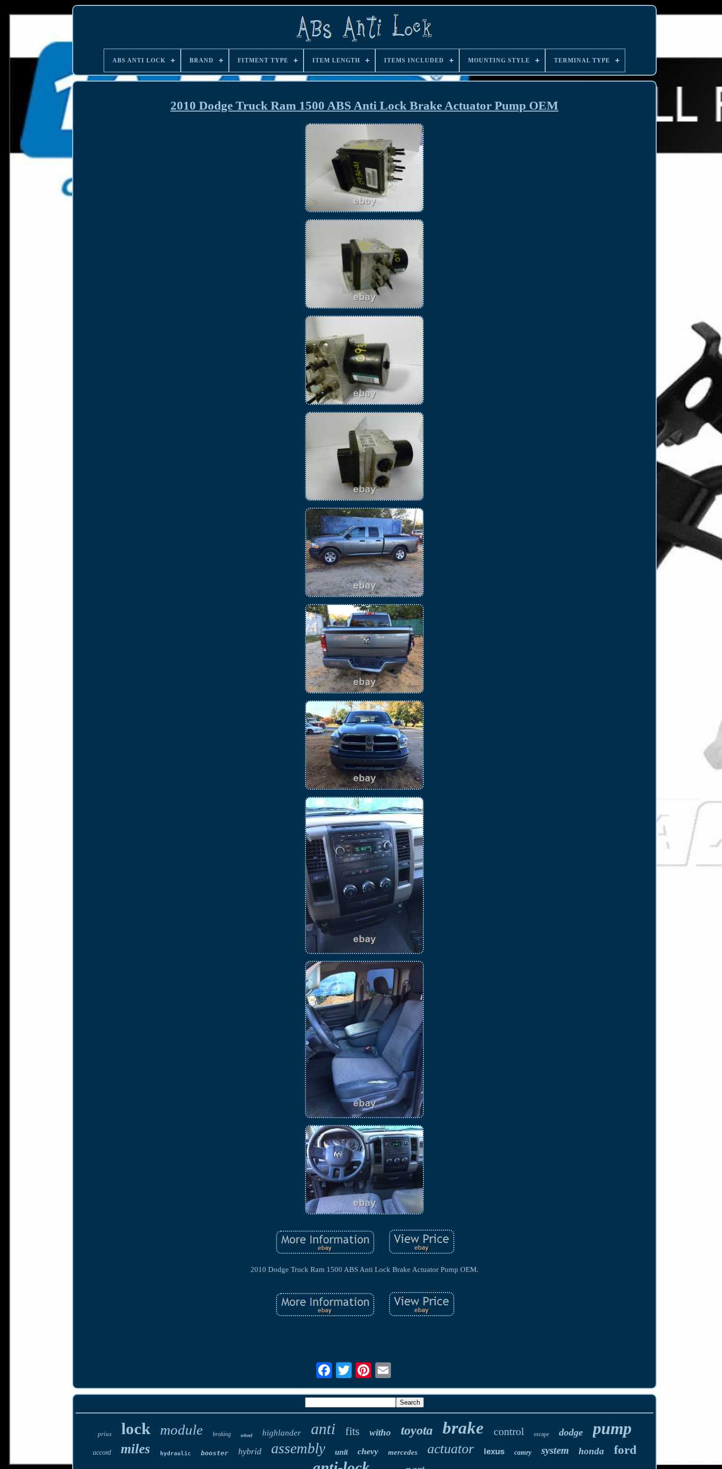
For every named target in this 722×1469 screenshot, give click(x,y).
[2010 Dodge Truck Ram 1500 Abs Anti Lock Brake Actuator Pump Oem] (364, 169)
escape (541, 1434)
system (555, 1450)
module (181, 1430)
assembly (298, 1448)
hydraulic (175, 1453)
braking (222, 1434)
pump (612, 1428)
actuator (450, 1448)
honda (591, 1451)
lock (135, 1429)
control (509, 1431)
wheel (246, 1435)
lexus (494, 1451)
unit (341, 1452)
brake (463, 1428)
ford (625, 1449)
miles (135, 1448)
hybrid (249, 1451)
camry (522, 1452)
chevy (368, 1451)
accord (102, 1452)
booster (214, 1453)
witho (380, 1432)
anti (323, 1429)
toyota (417, 1430)
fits (352, 1431)
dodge (571, 1432)
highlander (281, 1433)
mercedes (402, 1452)
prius (104, 1434)
